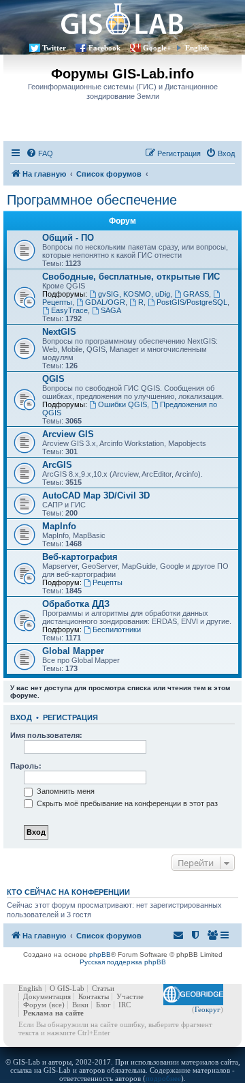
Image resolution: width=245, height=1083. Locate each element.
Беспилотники (117, 629)
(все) (57, 1004)
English (197, 48)
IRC (124, 1004)
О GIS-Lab (67, 988)
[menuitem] (39, 153)
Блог (103, 1004)
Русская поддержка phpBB (123, 962)
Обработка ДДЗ (76, 604)
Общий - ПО (68, 238)
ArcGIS (57, 465)
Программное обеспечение (92, 199)
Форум (34, 1004)
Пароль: (26, 766)
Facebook (104, 48)
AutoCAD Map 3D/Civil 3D (96, 495)
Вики (80, 1004)
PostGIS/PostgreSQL (192, 302)
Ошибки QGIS (122, 404)
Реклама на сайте (53, 1013)
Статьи (103, 988)
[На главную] (122, 19)
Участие (130, 996)
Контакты (93, 996)
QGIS (53, 379)
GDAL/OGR (105, 302)
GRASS (196, 294)
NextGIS (59, 332)
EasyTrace (69, 310)
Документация (47, 996)
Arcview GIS (68, 434)
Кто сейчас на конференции (68, 892)
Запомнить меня (65, 791)
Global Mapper (73, 651)
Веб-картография (80, 557)
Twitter (54, 48)
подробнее (163, 1078)
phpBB (100, 954)
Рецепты (107, 582)
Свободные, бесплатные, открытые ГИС (131, 276)
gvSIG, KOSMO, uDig (134, 294)
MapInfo (59, 526)
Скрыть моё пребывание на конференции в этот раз (126, 803)
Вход (21, 717)
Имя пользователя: (46, 735)
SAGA (111, 310)
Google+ (157, 48)
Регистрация (70, 717)
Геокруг (207, 1009)
